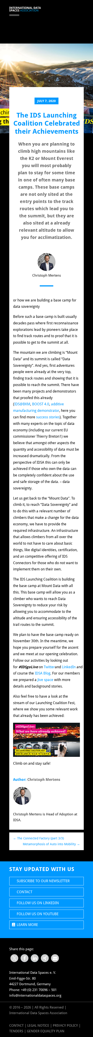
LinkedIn (69, 667)
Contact (24, 892)
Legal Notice (38, 1026)
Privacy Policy (66, 1026)
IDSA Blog (42, 673)
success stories (48, 417)
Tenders (16, 1031)
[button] (14, 958)
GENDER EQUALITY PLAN (45, 1031)
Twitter (49, 667)
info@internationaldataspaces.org (35, 995)
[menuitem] (65, 11)
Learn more (27, 925)
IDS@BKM (22, 404)
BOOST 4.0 (40, 404)
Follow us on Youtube (37, 914)
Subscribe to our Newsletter (43, 881)
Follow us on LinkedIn (38, 903)
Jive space (45, 680)
